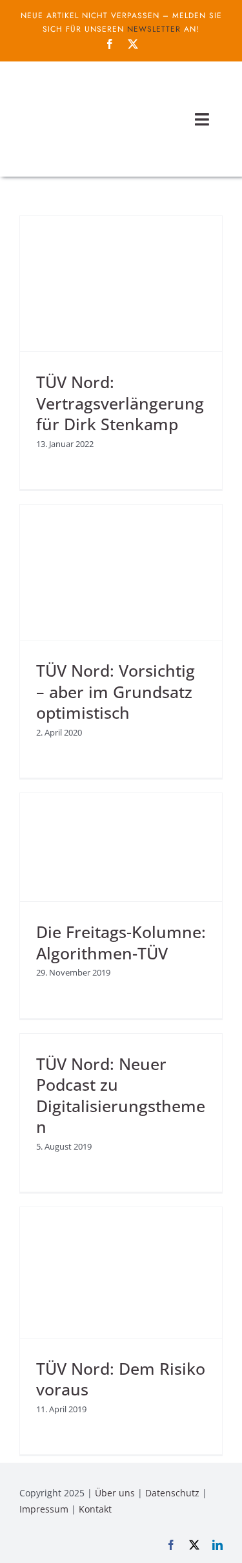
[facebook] (110, 44)
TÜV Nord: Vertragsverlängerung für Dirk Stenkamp (120, 403)
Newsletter (154, 29)
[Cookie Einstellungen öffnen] (23, 1546)
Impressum (43, 1509)
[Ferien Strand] (87, 86)
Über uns (115, 1493)
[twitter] (133, 44)
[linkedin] (217, 1545)
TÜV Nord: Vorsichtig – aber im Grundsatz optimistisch (115, 691)
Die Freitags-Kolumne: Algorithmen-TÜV (121, 942)
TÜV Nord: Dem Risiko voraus (120, 1379)
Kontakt (95, 1509)
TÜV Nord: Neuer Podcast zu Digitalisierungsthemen (120, 1095)
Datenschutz (172, 1493)
